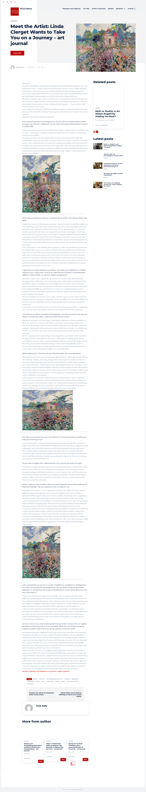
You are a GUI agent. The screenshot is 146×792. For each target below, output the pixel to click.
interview (30, 681)
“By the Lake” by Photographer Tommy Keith (113, 154)
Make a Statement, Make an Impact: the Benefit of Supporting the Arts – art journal (54, 746)
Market (14, 21)
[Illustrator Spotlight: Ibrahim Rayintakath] (97, 175)
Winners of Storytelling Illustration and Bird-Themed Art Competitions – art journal (33, 747)
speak (63, 681)
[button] (132, 9)
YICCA (97, 125)
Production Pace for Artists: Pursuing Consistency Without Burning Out (113, 165)
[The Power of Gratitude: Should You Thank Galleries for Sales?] (97, 185)
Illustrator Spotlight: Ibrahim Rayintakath (113, 174)
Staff (106, 158)
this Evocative (72, 681)
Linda (38, 681)
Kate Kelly (20, 67)
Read (40, 761)
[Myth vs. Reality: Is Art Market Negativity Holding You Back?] (108, 95)
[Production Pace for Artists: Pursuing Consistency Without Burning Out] (97, 165)
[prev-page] (94, 132)
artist (35, 679)
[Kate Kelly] (13, 67)
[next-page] (97, 132)
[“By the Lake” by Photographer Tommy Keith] (97, 156)
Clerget (67, 679)
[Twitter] (14, 1)
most (43, 681)
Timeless (30, 684)
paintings (50, 681)
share (57, 681)
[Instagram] (7, 1)
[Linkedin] (11, 1)
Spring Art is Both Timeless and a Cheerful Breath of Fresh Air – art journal (77, 746)
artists (42, 679)
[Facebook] (3, 1)
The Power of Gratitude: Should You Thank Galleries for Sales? (113, 184)
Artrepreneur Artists (54, 679)
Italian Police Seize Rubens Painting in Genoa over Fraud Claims (70, 694)
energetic (75, 679)
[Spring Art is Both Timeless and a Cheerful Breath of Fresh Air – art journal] (77, 732)
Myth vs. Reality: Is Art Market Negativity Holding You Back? (107, 114)
